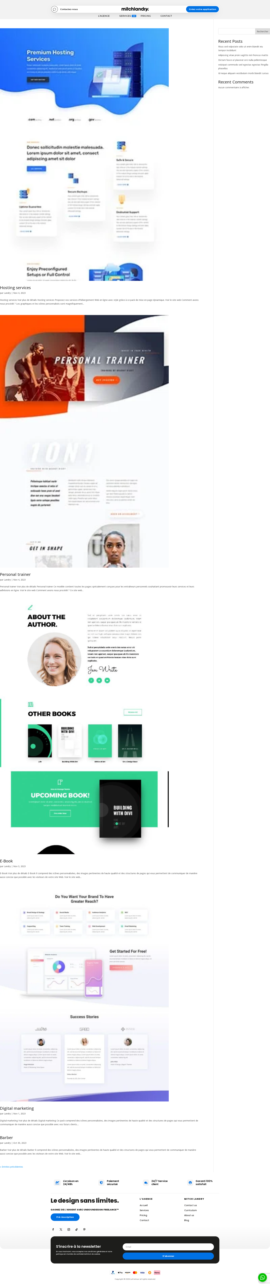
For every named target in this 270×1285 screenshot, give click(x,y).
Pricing (146, 16)
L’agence (104, 16)
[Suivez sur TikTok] (76, 1229)
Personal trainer (15, 574)
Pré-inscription (65, 1217)
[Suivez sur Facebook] (53, 1229)
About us (189, 1215)
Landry (7, 292)
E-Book (6, 861)
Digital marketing (17, 1108)
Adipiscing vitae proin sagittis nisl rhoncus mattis (243, 55)
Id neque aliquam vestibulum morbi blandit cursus (243, 73)
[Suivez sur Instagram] (68, 1229)
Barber (6, 1137)
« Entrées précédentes (11, 1166)
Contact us (190, 1205)
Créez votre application (202, 9)
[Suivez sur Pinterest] (84, 1229)
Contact (166, 16)
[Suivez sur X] (60, 1229)
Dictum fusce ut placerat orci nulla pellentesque (242, 59)
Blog (186, 1220)
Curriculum (190, 1210)
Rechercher (262, 31)
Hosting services (15, 287)
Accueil (144, 1205)
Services (125, 16)
